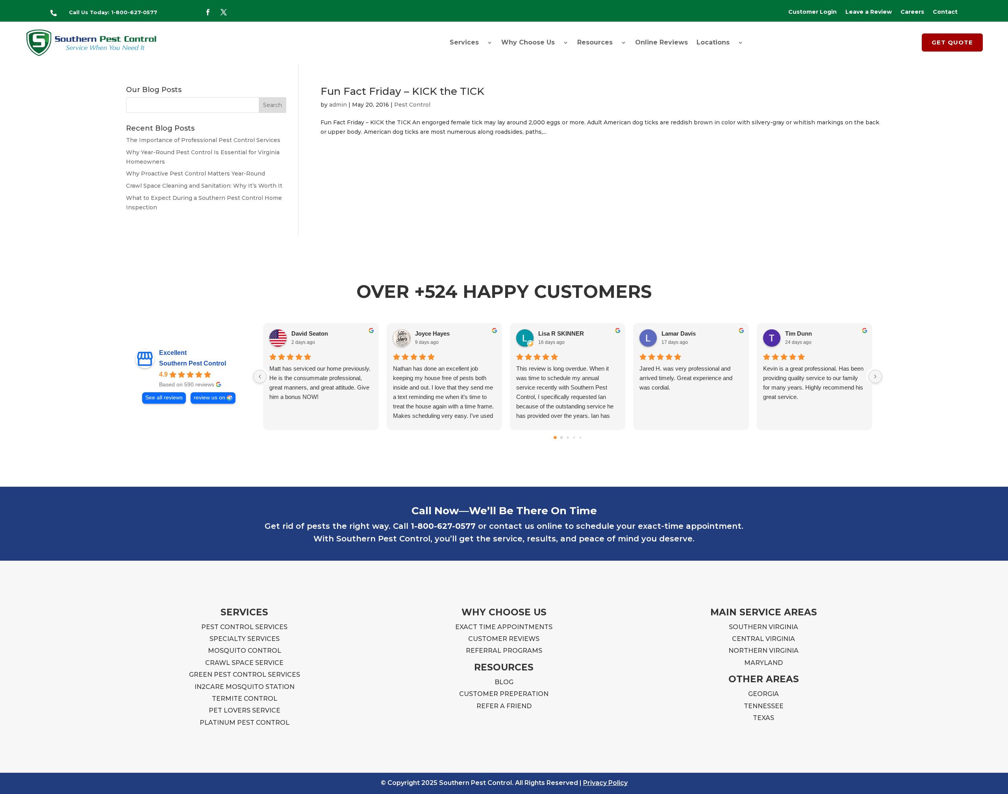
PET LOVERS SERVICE (244, 710)
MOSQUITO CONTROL (244, 650)
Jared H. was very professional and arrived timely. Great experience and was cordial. (685, 378)
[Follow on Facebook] (208, 12)
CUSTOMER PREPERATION (503, 694)
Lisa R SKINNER (561, 333)
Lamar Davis (679, 333)
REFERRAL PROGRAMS (504, 650)
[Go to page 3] (573, 437)
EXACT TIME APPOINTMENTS (503, 627)
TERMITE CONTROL (244, 698)
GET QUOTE (952, 42)
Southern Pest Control (192, 363)
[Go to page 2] (568, 437)
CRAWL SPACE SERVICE (244, 663)
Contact (945, 12)
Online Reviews (661, 42)
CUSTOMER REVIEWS (503, 639)
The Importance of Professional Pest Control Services (203, 140)
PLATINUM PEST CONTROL (244, 722)
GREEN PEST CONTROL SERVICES (244, 674)
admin (338, 104)
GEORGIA (763, 694)
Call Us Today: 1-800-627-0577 (113, 12)
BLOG (504, 682)
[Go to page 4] (580, 437)
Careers (912, 12)
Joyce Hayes (432, 333)
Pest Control (412, 104)
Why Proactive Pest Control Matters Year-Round (195, 173)
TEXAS (763, 718)
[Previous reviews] (260, 376)
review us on (209, 398)
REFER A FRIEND (504, 706)
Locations (713, 42)
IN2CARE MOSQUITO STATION (245, 687)
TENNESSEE (764, 706)
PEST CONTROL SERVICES (244, 627)
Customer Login (812, 12)
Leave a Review (868, 12)
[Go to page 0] (555, 437)
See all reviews (164, 398)
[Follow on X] (223, 12)
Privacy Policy (605, 783)
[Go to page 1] (561, 437)
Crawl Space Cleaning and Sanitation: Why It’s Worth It (204, 185)
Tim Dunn (798, 333)
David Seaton (309, 333)
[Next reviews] (875, 376)
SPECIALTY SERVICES (244, 639)
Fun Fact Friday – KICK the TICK (402, 91)
